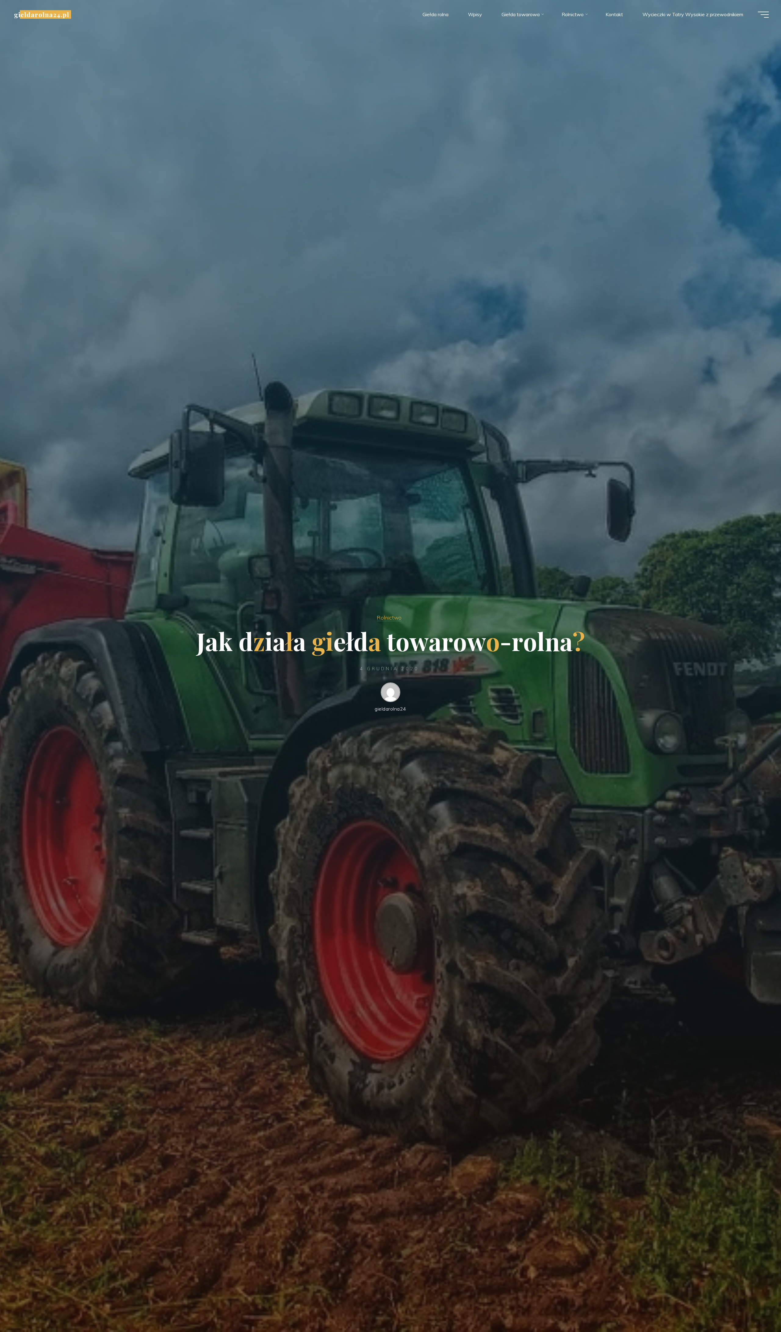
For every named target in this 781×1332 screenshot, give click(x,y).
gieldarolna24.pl (41, 14)
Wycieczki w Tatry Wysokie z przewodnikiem (692, 14)
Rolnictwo (389, 617)
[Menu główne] (763, 15)
